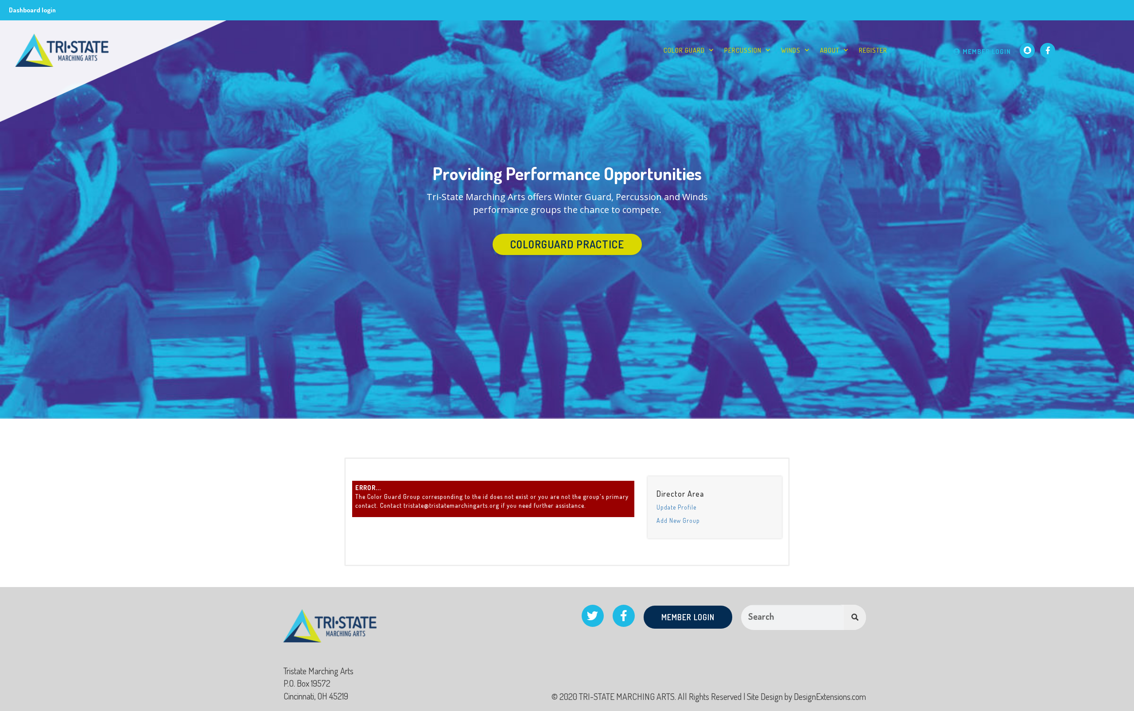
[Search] (855, 617)
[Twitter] (593, 616)
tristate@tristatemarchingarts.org (451, 505)
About (829, 50)
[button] (567, 244)
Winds (790, 50)
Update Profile (676, 507)
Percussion (742, 50)
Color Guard (684, 50)
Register (873, 50)
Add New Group (678, 520)
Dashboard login (32, 10)
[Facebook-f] (1047, 50)
